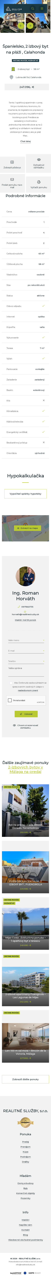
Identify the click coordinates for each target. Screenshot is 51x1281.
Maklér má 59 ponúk (25, 620)
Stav (9, 285)
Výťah (9, 358)
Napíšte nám (25, 1225)
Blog (25, 1235)
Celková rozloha (14, 253)
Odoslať (28, 714)
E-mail (11, 650)
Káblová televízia (15, 421)
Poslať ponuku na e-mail (12, 186)
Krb (8, 400)
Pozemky (25, 1198)
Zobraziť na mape (29, 528)
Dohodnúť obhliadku (38, 166)
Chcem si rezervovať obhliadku (27, 726)
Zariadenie (12, 379)
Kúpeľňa (11, 327)
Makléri (25, 1220)
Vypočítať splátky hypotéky (25, 493)
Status (10, 295)
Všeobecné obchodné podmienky (25, 1240)
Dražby (25, 1161)
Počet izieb (12, 243)
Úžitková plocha (14, 264)
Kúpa (25, 1151)
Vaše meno (13, 640)
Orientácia (12, 453)
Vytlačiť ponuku (39, 187)
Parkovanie (12, 369)
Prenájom (25, 1147)
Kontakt (25, 1230)
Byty (25, 1188)
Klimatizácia (12, 411)
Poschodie (12, 222)
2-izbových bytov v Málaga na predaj (25, 769)
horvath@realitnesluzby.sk (25, 614)
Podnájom (25, 1156)
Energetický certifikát (17, 432)
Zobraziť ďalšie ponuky (25, 1079)
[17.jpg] (12, 16)
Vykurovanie (13, 337)
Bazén (10, 390)
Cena (9, 211)
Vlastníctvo (12, 274)
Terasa (10, 348)
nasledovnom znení (28, 690)
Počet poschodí (14, 232)
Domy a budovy (25, 1183)
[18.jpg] (38, 16)
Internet (11, 316)
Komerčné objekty (25, 1193)
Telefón (12, 661)
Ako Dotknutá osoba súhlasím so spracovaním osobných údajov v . (29, 687)
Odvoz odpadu (14, 306)
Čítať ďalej (25, 141)
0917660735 (27, 607)
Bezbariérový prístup (17, 442)
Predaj (25, 1142)
